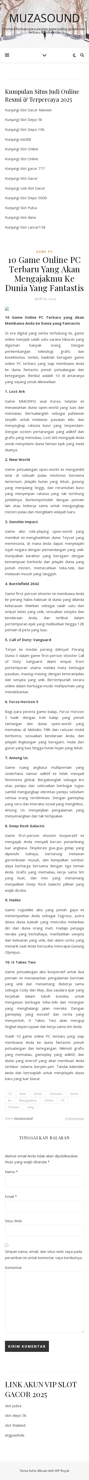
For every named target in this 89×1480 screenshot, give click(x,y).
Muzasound (44, 17)
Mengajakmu (28, 1100)
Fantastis (56, 1094)
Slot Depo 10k (32, 129)
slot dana (28, 217)
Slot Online (29, 148)
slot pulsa (13, 1405)
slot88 (25, 139)
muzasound (23, 1118)
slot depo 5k (15, 1415)
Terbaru (14, 1107)
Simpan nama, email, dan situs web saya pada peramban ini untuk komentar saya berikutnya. (44, 1254)
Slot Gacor (29, 178)
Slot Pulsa (28, 207)
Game (74, 1094)
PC (63, 1100)
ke (9, 1100)
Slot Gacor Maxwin (36, 109)
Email (11, 1196)
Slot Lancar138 (32, 227)
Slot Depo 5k (31, 119)
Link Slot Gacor (32, 188)
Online (49, 1100)
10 (10, 1094)
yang (30, 1107)
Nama (11, 1171)
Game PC (44, 252)
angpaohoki (14, 1435)
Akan (22, 1094)
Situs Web (13, 1220)
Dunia (38, 1094)
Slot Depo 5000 (33, 197)
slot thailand (15, 1425)
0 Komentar (74, 1118)
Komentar (13, 1267)
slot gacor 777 (32, 168)
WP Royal (62, 1470)
